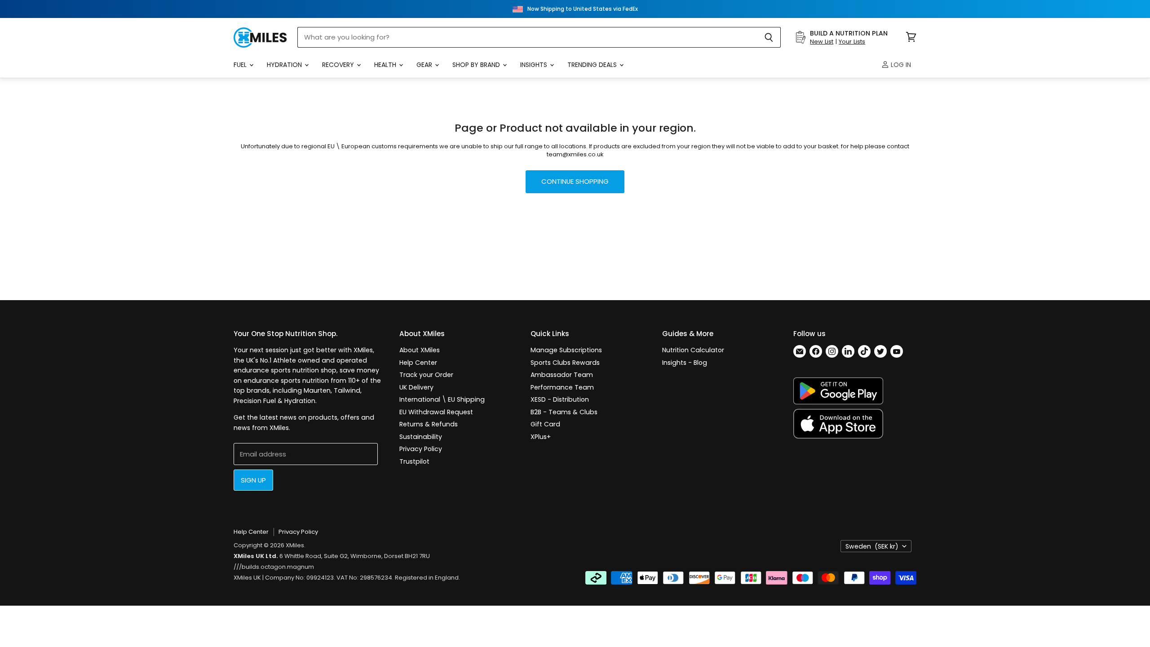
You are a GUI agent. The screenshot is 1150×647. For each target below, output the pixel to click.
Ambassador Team (562, 374)
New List (821, 41)
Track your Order (426, 374)
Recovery (339, 64)
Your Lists (852, 41)
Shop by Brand (477, 64)
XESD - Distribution (560, 399)
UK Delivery (416, 387)
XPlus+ (541, 436)
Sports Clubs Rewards (565, 362)
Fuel (241, 64)
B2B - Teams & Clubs (564, 412)
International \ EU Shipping (442, 399)
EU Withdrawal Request (436, 412)
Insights (534, 64)
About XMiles (419, 350)
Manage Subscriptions (566, 350)
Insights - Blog (684, 362)
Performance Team (562, 387)
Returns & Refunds (428, 424)
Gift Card (545, 424)
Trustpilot (414, 461)
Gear (425, 64)
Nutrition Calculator (693, 350)
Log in (900, 64)
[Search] (769, 37)
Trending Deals (593, 64)
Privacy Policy (420, 448)
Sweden (871, 546)
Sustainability (420, 436)
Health (386, 64)
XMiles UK (247, 577)
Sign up (253, 480)
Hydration (285, 64)
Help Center (418, 362)
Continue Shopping (575, 181)
